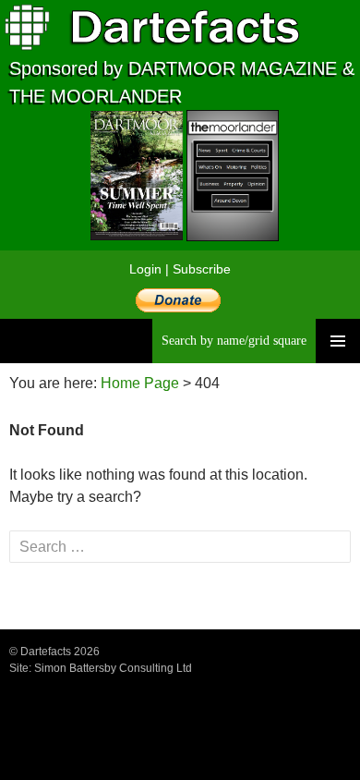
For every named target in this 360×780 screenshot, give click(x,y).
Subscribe (202, 269)
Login (145, 269)
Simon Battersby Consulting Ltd (113, 668)
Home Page (140, 383)
